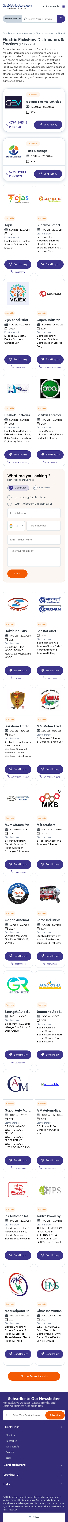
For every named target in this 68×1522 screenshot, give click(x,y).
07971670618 (20, 367)
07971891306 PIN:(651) (20, 463)
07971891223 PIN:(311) (52, 777)
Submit (17, 573)
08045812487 (20, 678)
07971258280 (20, 872)
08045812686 (20, 1168)
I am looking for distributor (30, 497)
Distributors (11, 18)
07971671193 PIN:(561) (20, 777)
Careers (10, 1452)
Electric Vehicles (45, 33)
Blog (8, 1457)
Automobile (25, 33)
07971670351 (52, 964)
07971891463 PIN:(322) (52, 1168)
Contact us (11, 1441)
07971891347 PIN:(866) (52, 367)
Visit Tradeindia (50, 6)
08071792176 (52, 463)
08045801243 (20, 964)
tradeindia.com (13, 1506)
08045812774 (20, 272)
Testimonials (12, 1446)
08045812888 (20, 1063)
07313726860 (52, 678)
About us (10, 1435)
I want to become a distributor (33, 503)
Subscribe (55, 1415)
